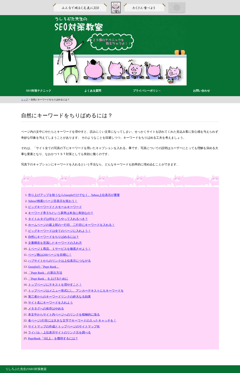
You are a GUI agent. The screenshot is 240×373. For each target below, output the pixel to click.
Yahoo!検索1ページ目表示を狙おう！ (52, 201)
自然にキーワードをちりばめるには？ (53, 237)
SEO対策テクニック (38, 90)
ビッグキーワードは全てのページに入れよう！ (59, 231)
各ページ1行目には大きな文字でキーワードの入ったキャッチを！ (72, 320)
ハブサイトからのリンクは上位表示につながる (59, 260)
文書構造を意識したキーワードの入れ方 (55, 243)
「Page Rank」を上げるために (48, 278)
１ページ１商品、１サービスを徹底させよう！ (59, 248)
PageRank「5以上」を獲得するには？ (53, 338)
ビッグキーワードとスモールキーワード (55, 207)
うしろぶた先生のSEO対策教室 (26, 369)
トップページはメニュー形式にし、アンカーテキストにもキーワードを (76, 290)
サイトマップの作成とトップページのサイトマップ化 (64, 326)
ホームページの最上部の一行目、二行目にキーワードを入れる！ (71, 225)
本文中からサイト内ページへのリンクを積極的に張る (64, 314)
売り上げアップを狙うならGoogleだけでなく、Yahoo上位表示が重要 (74, 195)
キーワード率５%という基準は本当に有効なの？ (60, 213)
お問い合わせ (201, 90)
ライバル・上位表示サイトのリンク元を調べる (59, 332)
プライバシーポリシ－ (147, 90)
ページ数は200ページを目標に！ (50, 254)
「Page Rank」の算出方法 (45, 272)
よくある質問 (92, 90)
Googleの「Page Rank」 (43, 266)
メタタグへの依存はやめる (46, 308)
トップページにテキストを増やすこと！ (55, 284)
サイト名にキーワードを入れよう (50, 302)
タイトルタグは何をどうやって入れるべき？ (58, 219)
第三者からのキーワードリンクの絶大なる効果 (59, 296)
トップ (24, 99)
